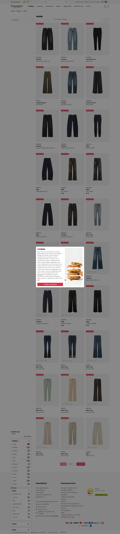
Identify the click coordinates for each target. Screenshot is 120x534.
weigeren (40, 274)
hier (54, 269)
